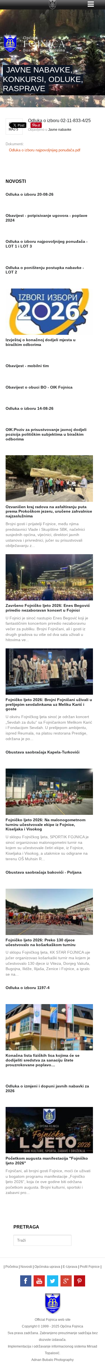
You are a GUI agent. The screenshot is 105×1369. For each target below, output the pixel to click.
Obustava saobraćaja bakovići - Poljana (43, 872)
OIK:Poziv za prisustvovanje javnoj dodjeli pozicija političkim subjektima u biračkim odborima (46, 434)
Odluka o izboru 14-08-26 (29, 408)
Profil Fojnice (90, 1267)
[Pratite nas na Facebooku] (25, 1280)
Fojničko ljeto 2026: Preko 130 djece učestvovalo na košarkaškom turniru (41, 942)
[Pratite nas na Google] (66, 1280)
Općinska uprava (47, 1267)
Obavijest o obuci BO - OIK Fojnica (39, 387)
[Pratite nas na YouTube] (39, 1280)
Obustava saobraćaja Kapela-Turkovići (43, 752)
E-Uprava (70, 1267)
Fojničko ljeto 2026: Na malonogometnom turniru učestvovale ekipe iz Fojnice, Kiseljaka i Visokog (45, 825)
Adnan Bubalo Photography (52, 1360)
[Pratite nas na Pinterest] (79, 1280)
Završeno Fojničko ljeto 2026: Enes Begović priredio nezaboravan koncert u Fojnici (48, 607)
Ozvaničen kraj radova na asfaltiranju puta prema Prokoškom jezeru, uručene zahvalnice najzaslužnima (49, 511)
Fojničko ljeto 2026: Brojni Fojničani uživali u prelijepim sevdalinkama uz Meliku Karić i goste (49, 704)
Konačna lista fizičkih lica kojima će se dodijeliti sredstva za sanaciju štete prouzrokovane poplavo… (43, 1060)
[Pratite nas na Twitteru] (52, 1280)
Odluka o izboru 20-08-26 (29, 194)
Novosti (26, 1267)
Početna (11, 1267)
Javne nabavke (59, 130)
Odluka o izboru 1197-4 (28, 987)
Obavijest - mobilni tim (27, 366)
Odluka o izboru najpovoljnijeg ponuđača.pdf (44, 150)
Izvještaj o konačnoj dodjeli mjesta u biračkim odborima (41, 342)
